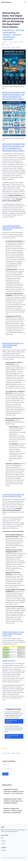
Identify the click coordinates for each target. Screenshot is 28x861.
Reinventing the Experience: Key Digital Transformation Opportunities (12, 345)
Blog (2, 838)
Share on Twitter (6, 47)
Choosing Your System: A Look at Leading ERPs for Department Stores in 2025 (13, 634)
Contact (3, 843)
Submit (5, 774)
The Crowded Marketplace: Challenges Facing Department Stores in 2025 (12, 227)
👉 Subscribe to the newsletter (11, 721)
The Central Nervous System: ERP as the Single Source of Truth (13, 495)
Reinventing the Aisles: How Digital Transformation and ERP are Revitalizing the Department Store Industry (13, 95)
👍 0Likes (5, 748)
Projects (3, 841)
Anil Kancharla (6, 2)
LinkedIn (3, 850)
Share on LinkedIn (15, 47)
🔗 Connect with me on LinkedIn (12, 736)
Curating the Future (8, 660)
